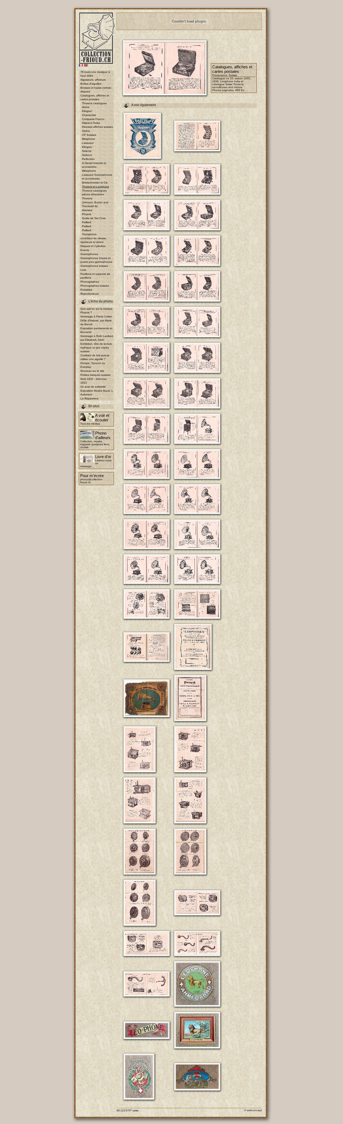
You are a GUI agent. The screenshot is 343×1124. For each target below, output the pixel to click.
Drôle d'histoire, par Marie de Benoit (96, 322)
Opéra (86, 130)
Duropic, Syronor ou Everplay (92, 365)
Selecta (86, 150)
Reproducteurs (89, 293)
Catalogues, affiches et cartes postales (94, 97)
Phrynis (86, 214)
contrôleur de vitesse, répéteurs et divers (93, 240)
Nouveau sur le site (92, 370)
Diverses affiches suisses (97, 126)
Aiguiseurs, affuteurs (93, 79)
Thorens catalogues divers (94, 105)
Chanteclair (89, 115)
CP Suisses (89, 134)
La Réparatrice (89, 398)
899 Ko (239, 90)
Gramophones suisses (94, 265)
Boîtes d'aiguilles (90, 83)
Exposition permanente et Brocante (96, 330)
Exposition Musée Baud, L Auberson (96, 392)
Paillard (86, 222)
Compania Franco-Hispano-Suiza (93, 121)
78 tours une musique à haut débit (95, 73)
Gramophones (89, 254)
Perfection (88, 159)
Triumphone (89, 234)
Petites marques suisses (95, 374)
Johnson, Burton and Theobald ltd (95, 204)
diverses (87, 210)
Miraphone (88, 138)
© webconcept (253, 1110)
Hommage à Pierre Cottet (96, 316)
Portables (86, 289)
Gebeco (87, 154)
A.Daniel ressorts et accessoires (94, 165)
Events (84, 250)
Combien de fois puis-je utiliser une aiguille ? (94, 357)
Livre (83, 269)
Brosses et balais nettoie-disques (96, 89)
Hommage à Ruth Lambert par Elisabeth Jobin (96, 338)
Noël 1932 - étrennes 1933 (93, 380)
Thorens (87, 198)
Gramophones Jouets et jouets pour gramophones (96, 260)
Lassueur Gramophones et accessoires (97, 176)
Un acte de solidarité (93, 386)
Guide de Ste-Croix (94, 218)
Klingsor (87, 111)
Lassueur (88, 142)
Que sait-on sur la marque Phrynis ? (96, 310)
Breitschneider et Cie (95, 182)
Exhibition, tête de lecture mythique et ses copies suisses (96, 347)
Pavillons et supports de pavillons (95, 275)
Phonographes (89, 281)
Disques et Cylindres (93, 246)
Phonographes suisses (94, 285)
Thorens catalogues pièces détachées (94, 192)
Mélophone (89, 170)
